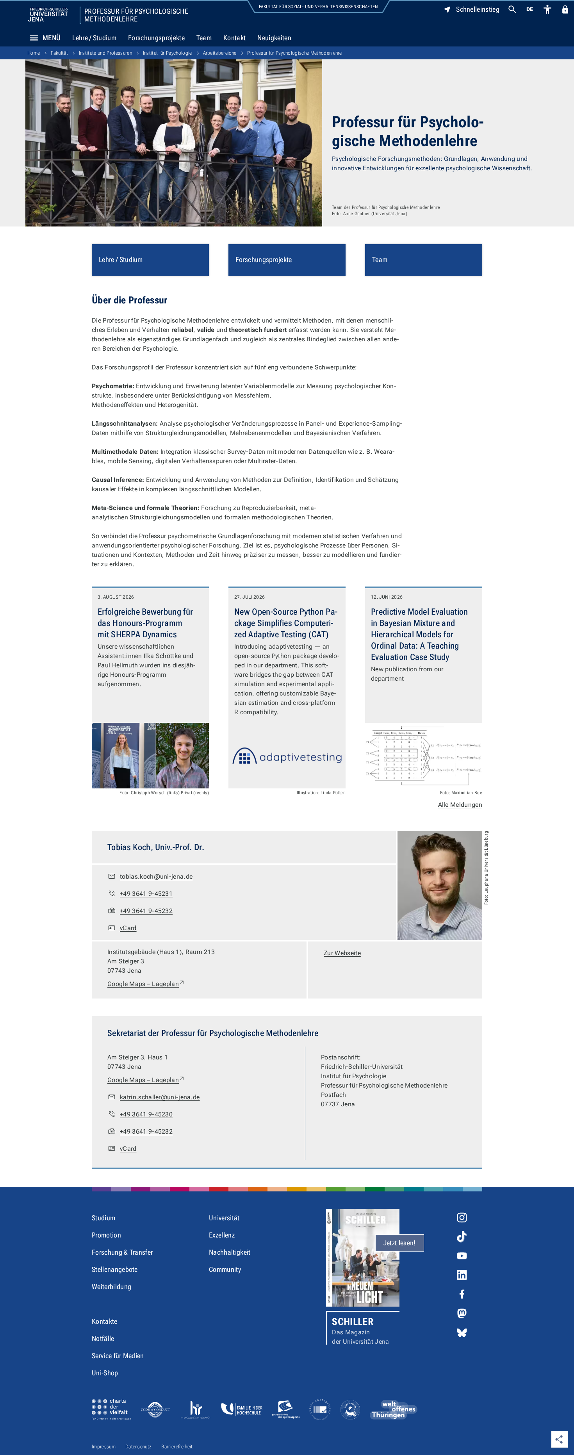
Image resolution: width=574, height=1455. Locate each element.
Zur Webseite (342, 953)
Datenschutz (138, 1447)
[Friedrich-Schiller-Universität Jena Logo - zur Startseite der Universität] (48, 14)
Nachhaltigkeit (229, 1252)
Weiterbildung (111, 1286)
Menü (52, 38)
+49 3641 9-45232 (146, 911)
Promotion (106, 1235)
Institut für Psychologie (167, 53)
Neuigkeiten (274, 38)
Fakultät (59, 53)
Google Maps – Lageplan (146, 984)
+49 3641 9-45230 (146, 1114)
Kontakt (234, 38)
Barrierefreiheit (177, 1447)
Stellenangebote (115, 1269)
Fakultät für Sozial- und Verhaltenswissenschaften (318, 6)
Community (225, 1269)
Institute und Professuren (105, 53)
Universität (224, 1218)
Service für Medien (118, 1356)
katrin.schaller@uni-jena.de (160, 1097)
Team (204, 38)
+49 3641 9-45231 (146, 893)
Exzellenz (222, 1235)
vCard (128, 928)
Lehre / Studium (94, 38)
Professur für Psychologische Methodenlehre (136, 15)
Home (33, 53)
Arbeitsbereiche (220, 53)
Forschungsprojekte (156, 38)
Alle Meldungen (460, 804)
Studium (103, 1218)
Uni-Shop (105, 1373)
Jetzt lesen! (399, 1243)
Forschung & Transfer (122, 1252)
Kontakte (105, 1321)
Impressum (104, 1447)
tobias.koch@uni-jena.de (156, 876)
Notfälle (103, 1338)
